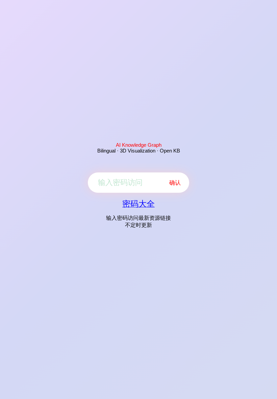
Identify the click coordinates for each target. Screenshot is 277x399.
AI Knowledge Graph (138, 145)
